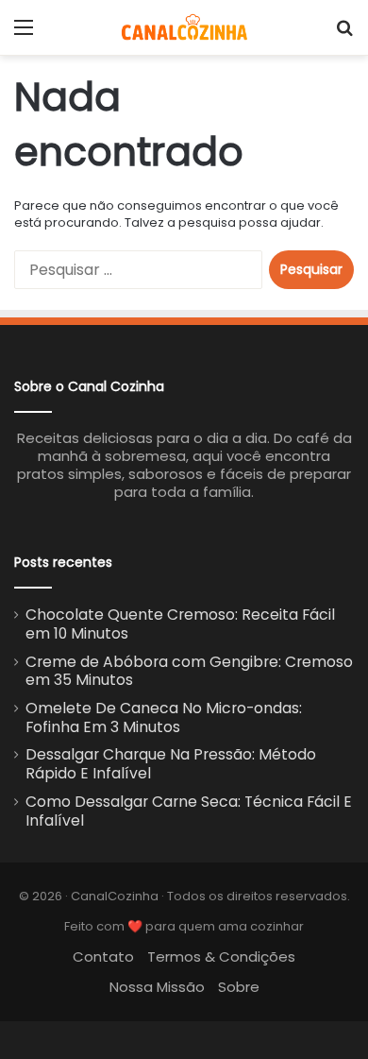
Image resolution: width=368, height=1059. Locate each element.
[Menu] (23, 34)
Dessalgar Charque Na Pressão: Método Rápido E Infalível (170, 763)
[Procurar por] (344, 34)
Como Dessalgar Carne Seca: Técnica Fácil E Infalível (188, 811)
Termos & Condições (221, 956)
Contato (103, 956)
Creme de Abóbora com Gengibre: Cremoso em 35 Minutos (189, 671)
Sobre (238, 987)
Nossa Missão (157, 987)
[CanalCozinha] (184, 27)
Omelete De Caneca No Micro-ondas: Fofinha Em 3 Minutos (163, 717)
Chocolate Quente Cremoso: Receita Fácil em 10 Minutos (180, 624)
